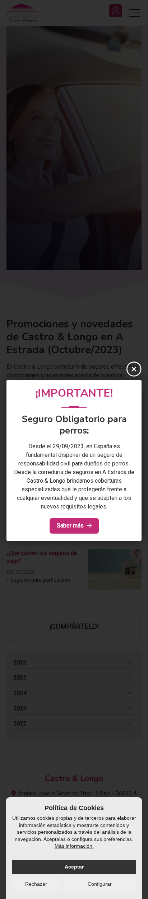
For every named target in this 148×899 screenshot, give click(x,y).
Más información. (74, 846)
